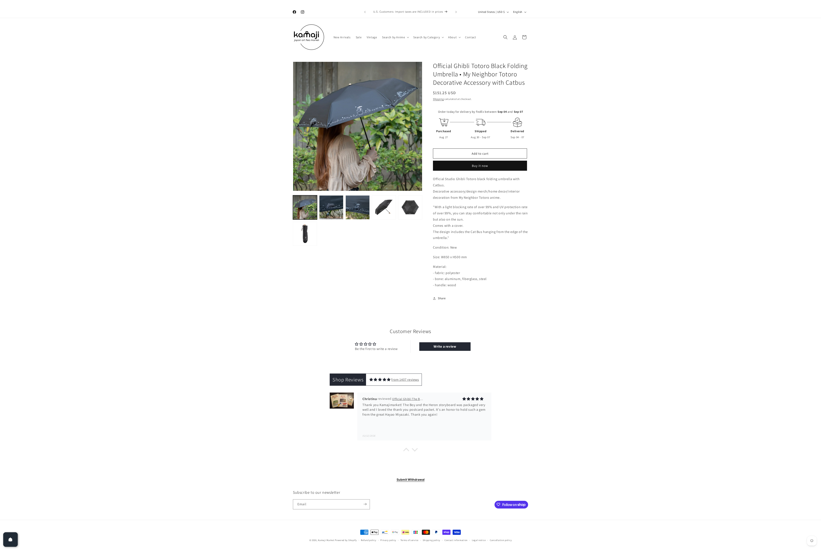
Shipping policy (431, 540)
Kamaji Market (326, 540)
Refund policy (368, 540)
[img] (380, 379)
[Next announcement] (456, 12)
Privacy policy (388, 540)
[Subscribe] (365, 504)
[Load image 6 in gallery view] (305, 234)
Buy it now (480, 166)
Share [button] (442, 298)
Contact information (456, 540)
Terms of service (409, 540)
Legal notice (479, 540)
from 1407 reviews (405, 379)
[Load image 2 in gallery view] (331, 207)
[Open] (10, 539)
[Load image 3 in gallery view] (358, 207)
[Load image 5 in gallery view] (410, 207)
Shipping (438, 99)
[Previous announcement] (365, 12)
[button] (395, 37)
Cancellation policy (501, 540)
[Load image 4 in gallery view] (384, 207)
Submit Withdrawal (411, 479)
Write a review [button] (445, 346)
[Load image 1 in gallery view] (305, 207)
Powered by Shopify (346, 540)
